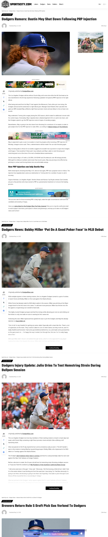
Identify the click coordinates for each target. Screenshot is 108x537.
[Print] (4, 110)
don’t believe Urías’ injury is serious (28, 456)
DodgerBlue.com (27, 91)
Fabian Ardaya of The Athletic (58, 127)
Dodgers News (7, 14)
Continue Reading (54, 348)
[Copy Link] (4, 105)
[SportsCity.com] (16, 4)
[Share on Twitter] (4, 101)
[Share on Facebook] (4, 97)
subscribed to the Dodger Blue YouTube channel (30, 206)
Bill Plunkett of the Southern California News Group (48, 465)
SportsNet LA (20, 321)
